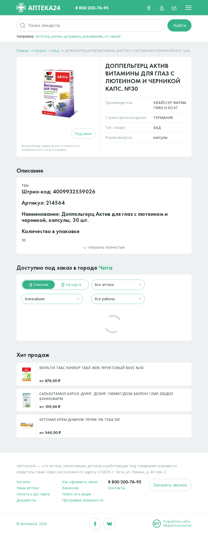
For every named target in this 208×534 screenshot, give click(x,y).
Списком (40, 284)
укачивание (92, 36)
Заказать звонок (170, 485)
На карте (73, 284)
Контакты (116, 487)
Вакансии (70, 487)
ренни (56, 36)
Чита (105, 267)
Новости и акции (76, 494)
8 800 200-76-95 (92, 8)
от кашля (112, 36)
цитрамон (72, 36)
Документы (26, 500)
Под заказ (83, 133)
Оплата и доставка (32, 494)
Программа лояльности (82, 500)
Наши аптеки (27, 487)
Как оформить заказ (80, 481)
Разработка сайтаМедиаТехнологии (177, 524)
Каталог (23, 481)
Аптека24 (44, 7)
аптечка (42, 36)
